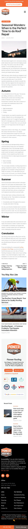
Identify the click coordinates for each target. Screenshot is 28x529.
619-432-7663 (5, 470)
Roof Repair (6, 21)
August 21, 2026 (17, 420)
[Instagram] (7, 475)
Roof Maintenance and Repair (10, 324)
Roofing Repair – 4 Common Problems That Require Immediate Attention (12, 328)
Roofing (23, 293)
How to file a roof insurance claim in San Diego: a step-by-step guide (18, 430)
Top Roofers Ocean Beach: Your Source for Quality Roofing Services (14, 300)
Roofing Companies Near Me (10, 294)
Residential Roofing (7, 293)
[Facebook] (3, 475)
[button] (24, 11)
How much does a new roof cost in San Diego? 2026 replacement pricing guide (18, 413)
